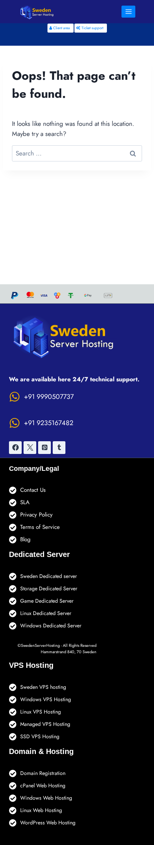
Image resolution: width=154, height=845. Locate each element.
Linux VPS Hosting (40, 711)
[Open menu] (128, 11)
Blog (25, 539)
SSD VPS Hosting (39, 736)
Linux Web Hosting (41, 810)
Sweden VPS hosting (43, 687)
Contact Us (33, 490)
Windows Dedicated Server (50, 625)
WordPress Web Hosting (48, 822)
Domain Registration (42, 773)
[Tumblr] (59, 447)
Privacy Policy (36, 515)
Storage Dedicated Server (48, 588)
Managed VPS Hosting (45, 724)
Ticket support (91, 28)
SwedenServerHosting (40, 645)
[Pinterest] (44, 447)
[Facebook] (15, 447)
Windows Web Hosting (46, 798)
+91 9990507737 (49, 397)
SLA (25, 502)
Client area (61, 28)
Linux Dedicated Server (45, 613)
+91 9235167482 (48, 423)
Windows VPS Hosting (45, 699)
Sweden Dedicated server (48, 576)
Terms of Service (40, 527)
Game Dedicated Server (47, 601)
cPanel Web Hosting (42, 785)
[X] (30, 447)
